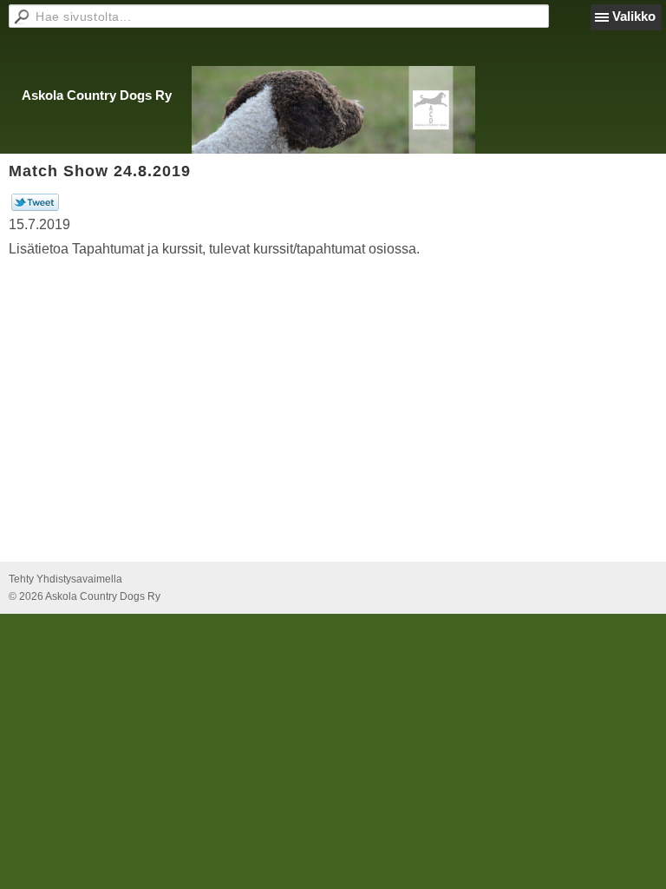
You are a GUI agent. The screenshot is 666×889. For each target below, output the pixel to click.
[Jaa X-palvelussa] (35, 207)
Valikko (634, 16)
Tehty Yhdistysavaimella (65, 579)
